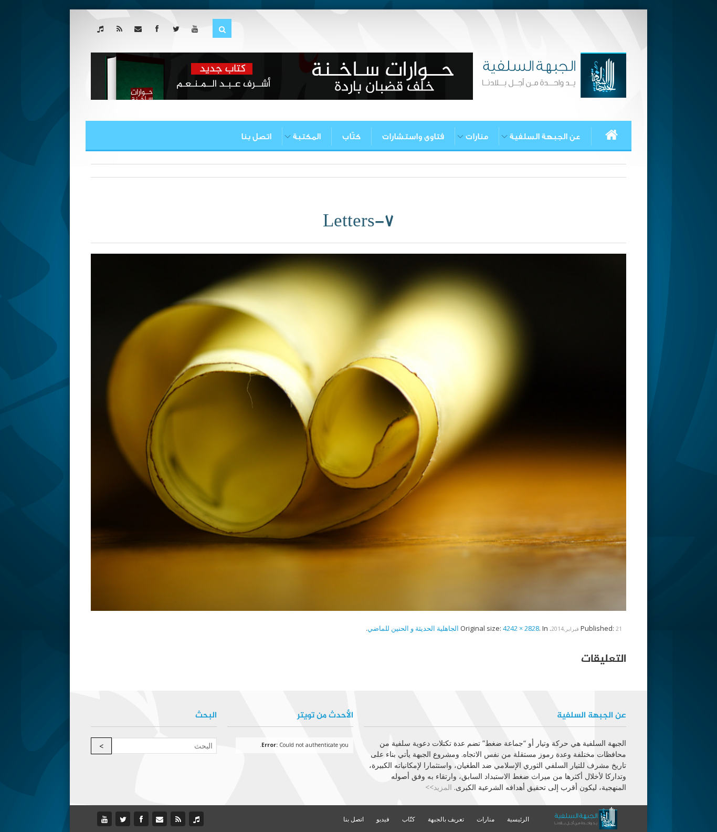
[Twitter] (178, 29)
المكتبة (307, 136)
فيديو (382, 819)
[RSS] (121, 29)
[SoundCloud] (103, 29)
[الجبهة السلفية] (554, 74)
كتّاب (351, 136)
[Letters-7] (358, 431)
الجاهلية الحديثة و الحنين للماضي (413, 628)
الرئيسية (518, 819)
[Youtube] (197, 29)
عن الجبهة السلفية (545, 136)
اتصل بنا (256, 136)
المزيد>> (438, 787)
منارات (477, 136)
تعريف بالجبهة (446, 819)
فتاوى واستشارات (413, 136)
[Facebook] (159, 29)
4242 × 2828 (521, 628)
